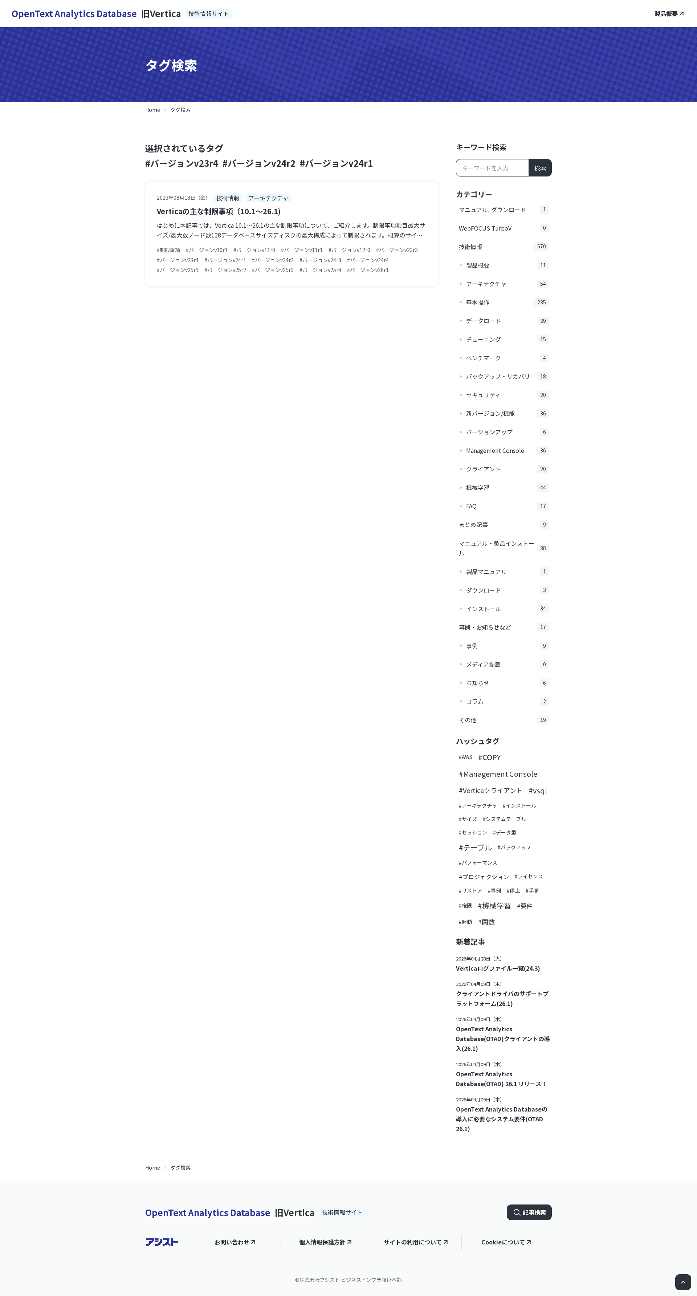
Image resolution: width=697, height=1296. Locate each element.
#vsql (538, 790)
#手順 (532, 890)
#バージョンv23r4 (181, 163)
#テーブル (475, 847)
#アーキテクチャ (478, 805)
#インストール (519, 805)
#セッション (473, 832)
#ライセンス (529, 876)
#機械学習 (494, 905)
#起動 (465, 921)
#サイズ (468, 818)
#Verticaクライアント (491, 790)
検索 (540, 167)
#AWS (465, 756)
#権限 (465, 905)
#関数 (486, 921)
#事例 (494, 890)
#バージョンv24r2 (259, 163)
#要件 (524, 905)
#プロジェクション (484, 876)
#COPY (489, 757)
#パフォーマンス (478, 862)
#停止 (513, 890)
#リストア (470, 890)
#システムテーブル (504, 818)
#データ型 (504, 832)
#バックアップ (514, 847)
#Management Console (498, 773)
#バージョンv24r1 (336, 163)
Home (152, 109)
